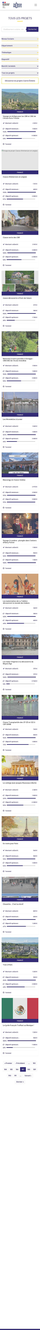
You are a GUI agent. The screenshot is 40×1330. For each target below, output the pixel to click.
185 (11, 1069)
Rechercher (32, 29)
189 (34, 1069)
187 (23, 1069)
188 (28, 1069)
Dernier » (20, 1082)
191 (15, 1076)
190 (9, 1076)
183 (34, 1063)
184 (5, 1069)
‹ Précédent (20, 1063)
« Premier (8, 1063)
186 (17, 1069)
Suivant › (28, 1076)
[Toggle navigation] (35, 5)
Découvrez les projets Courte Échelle (20, 81)
